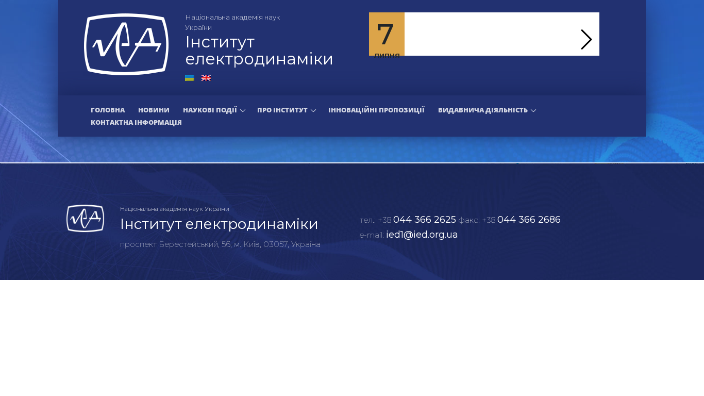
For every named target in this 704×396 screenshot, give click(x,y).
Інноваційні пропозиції (376, 109)
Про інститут (282, 109)
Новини (154, 109)
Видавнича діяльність (483, 109)
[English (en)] (206, 77)
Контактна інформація (136, 122)
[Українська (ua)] (189, 77)
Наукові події (210, 109)
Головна (108, 109)
